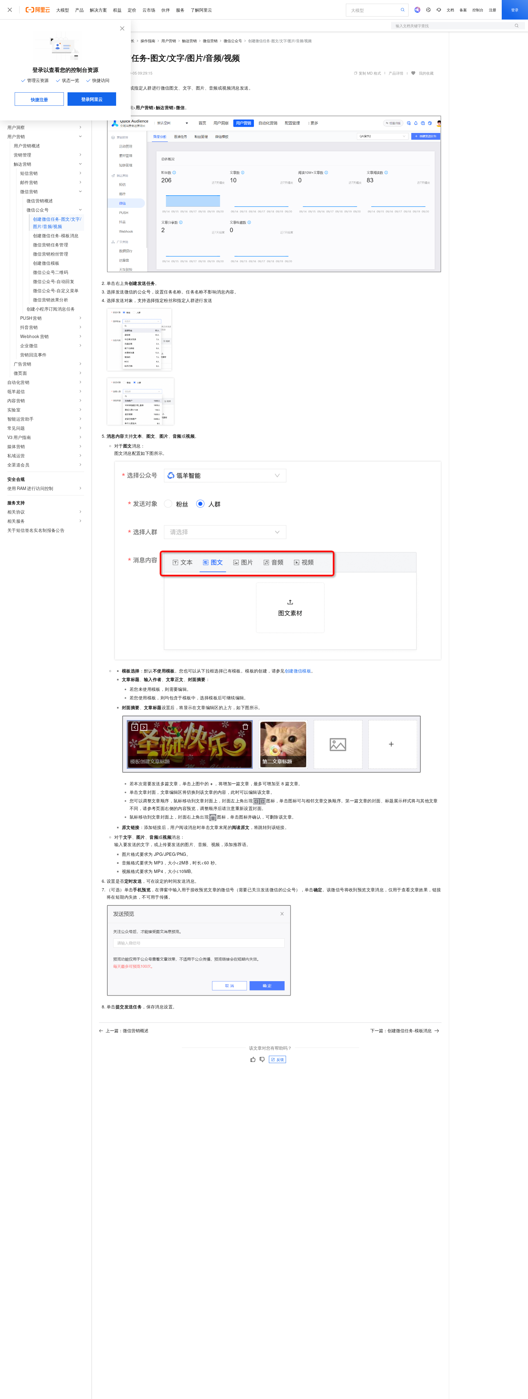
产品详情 (396, 72)
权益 (117, 10)
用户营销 (168, 40)
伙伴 (165, 10)
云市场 (148, 10)
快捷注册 (39, 99)
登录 (515, 9)
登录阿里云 (92, 99)
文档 (450, 9)
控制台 (477, 9)
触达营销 (189, 40)
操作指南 (148, 40)
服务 (180, 10)
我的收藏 (426, 72)
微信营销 (210, 40)
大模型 (62, 10)
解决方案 (98, 10)
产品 (79, 10)
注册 (492, 9)
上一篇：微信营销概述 (127, 1030)
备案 (463, 9)
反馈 (280, 1059)
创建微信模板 (298, 671)
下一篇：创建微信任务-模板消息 (401, 1030)
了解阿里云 (201, 10)
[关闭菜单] (10, 10)
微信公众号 (233, 40)
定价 (132, 10)
